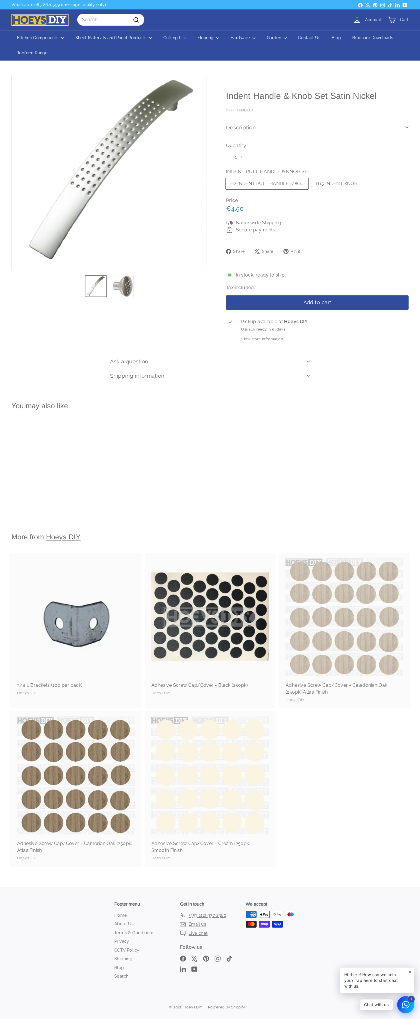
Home (120, 915)
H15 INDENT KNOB (336, 183)
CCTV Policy (126, 950)
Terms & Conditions (134, 932)
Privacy (121, 941)
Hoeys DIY (63, 537)
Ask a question (129, 361)
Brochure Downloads (372, 37)
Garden (275, 37)
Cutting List (174, 37)
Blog (336, 37)
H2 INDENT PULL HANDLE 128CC (267, 183)
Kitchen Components (38, 37)
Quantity (236, 145)
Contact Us (309, 37)
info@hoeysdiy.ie (45, 4)
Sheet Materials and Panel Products (111, 37)
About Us (123, 923)
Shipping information (137, 376)
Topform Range (32, 53)
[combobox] (110, 20)
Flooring (206, 37)
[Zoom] (109, 172)
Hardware (241, 37)
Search (121, 976)
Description (241, 127)
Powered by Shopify (226, 1007)
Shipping (123, 958)
